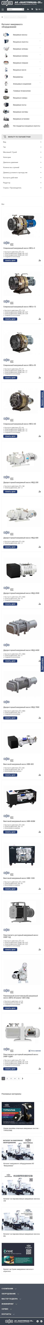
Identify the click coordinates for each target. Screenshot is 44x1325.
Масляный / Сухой (10, 152)
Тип (4, 147)
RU (40, 9)
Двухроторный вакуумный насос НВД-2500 (21, 593)
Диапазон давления (10, 162)
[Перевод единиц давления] (36, 9)
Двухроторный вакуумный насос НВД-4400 (21, 650)
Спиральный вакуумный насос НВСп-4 (19, 248)
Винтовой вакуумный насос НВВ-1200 (19, 878)
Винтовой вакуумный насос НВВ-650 (18, 764)
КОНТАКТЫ (6, 1314)
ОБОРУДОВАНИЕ (9, 1294)
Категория (7, 157)
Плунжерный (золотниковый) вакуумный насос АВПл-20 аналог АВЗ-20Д (20, 997)
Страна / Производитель (12, 188)
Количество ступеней (11, 167)
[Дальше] (22, 1078)
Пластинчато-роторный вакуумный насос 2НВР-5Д (20, 936)
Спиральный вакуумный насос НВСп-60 (19, 424)
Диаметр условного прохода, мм (15, 173)
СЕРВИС (5, 1309)
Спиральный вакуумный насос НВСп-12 (19, 307)
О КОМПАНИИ (7, 1289)
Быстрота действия (10, 178)
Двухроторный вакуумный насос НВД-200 (21, 482)
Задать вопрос (42, 664)
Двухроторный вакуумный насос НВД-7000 (21, 707)
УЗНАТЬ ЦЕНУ (10, 260)
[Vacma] (22, 3)
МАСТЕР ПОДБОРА (10, 1299)
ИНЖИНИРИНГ (8, 1304)
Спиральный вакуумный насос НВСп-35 (19, 365)
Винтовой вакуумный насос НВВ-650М (19, 821)
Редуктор (6, 183)
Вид (4, 142)
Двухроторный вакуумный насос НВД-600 (21, 538)
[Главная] (2, 17)
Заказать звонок (42, 399)
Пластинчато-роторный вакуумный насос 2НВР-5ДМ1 (20, 1055)
